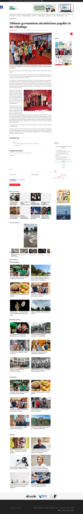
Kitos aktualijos (28, 30)
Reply (15, 145)
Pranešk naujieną (37, 0)
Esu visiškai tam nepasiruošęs (61, 158)
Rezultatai (63, 164)
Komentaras (12, 155)
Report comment (19, 145)
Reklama (25, 0)
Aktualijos (18, 15)
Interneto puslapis (34, 174)
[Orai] (60, 176)
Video (66, 15)
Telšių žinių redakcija (13, 30)
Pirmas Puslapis (12, 15)
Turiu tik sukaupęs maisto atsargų (62, 152)
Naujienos (35, 507)
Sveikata (54, 15)
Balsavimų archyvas (30, 0)
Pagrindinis (11, 0)
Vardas (10, 169)
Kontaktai (14, 0)
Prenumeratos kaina (20, 0)
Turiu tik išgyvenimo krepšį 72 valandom (63, 151)
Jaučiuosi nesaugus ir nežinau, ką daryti (63, 159)
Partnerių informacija (26, 15)
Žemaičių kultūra (14, 319)
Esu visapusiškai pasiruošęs (61, 150)
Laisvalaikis (48, 15)
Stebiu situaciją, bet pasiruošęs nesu (62, 156)
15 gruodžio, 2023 (22, 30)
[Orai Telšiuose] (64, 174)
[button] (1, 7)
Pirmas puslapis (35, 30)
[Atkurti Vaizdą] (17, 179)
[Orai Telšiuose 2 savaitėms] (59, 177)
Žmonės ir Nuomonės (60, 15)
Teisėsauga (34, 15)
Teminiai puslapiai (41, 15)
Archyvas (63, 167)
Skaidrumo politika (13, 18)
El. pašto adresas (12, 174)
